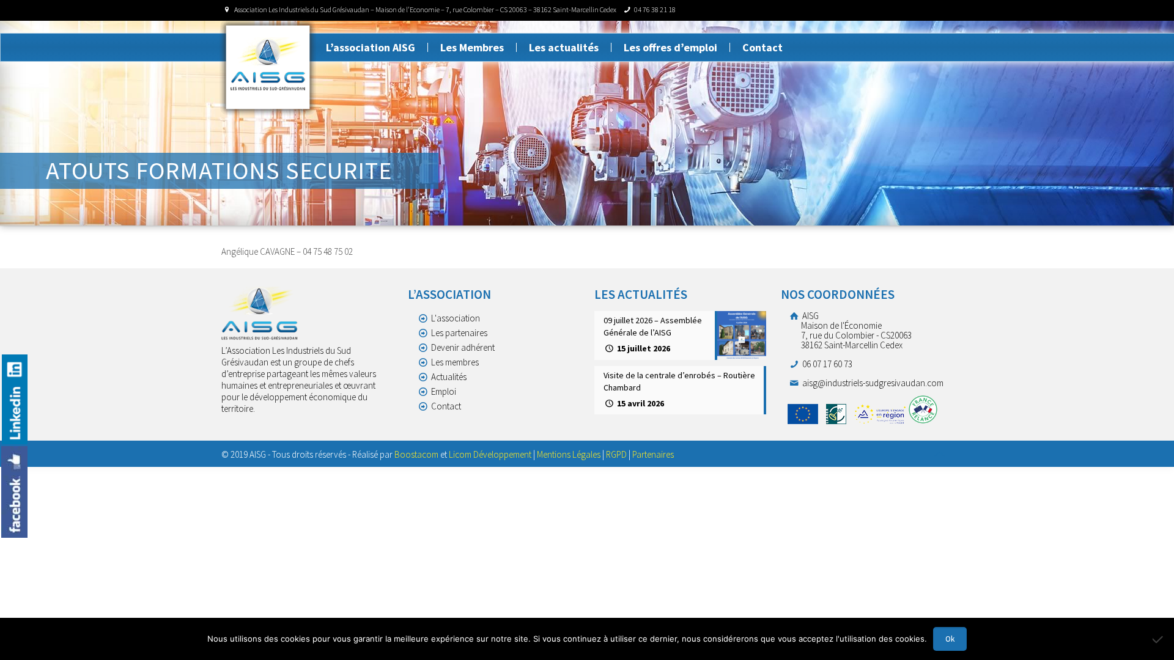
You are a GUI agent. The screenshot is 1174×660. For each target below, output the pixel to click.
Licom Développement (490, 454)
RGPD (616, 454)
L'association (455, 318)
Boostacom (416, 454)
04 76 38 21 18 (655, 9)
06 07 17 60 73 (826, 364)
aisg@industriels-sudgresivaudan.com (871, 383)
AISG (856, 330)
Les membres (455, 362)
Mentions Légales (568, 454)
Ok (949, 639)
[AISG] (268, 67)
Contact (446, 406)
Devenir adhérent (463, 347)
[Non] (1159, 639)
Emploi (443, 391)
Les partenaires (459, 333)
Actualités (449, 377)
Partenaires (653, 454)
